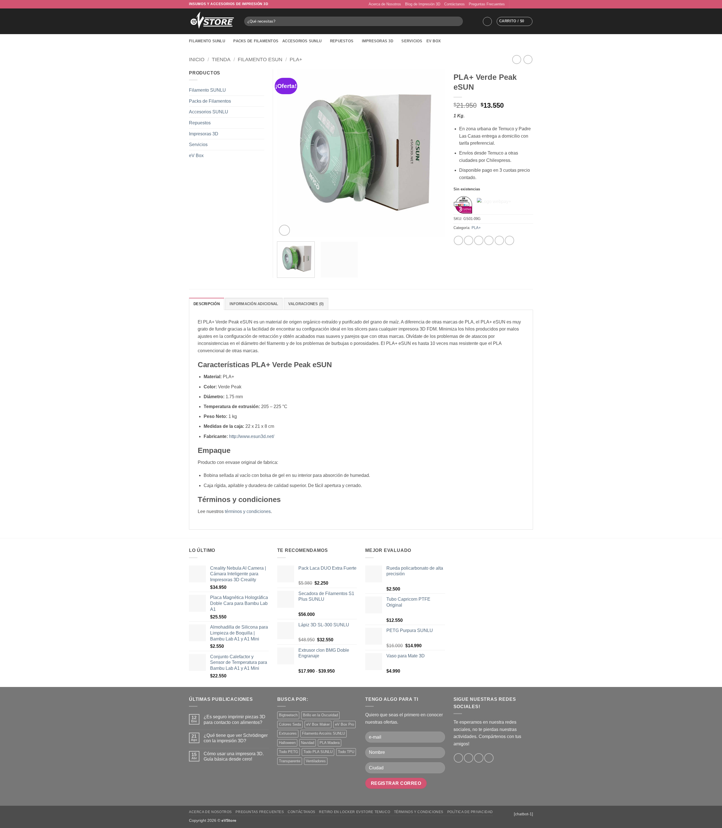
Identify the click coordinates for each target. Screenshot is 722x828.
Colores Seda (290, 724)
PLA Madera (330, 743)
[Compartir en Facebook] (458, 240)
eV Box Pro (344, 724)
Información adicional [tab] (254, 304)
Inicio (196, 59)
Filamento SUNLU (207, 41)
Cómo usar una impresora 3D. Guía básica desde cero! (234, 756)
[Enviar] (457, 21)
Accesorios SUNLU (302, 41)
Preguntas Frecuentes (487, 4)
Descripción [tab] (206, 304)
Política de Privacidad (470, 812)
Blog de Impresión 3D (422, 4)
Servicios (411, 41)
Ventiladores (316, 761)
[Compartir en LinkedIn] (499, 240)
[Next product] (516, 59)
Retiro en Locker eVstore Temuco (354, 812)
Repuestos (341, 41)
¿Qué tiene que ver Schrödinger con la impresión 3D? (236, 738)
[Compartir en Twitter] (468, 240)
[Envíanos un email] (525, 4)
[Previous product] (527, 59)
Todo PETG (288, 752)
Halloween (287, 743)
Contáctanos (454, 4)
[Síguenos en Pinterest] (530, 4)
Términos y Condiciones (418, 812)
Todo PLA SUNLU (318, 752)
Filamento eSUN (260, 59)
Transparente (289, 761)
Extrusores (288, 733)
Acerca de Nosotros (385, 4)
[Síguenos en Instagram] (519, 4)
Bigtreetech (288, 715)
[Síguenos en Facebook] (514, 4)
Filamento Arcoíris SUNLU (323, 733)
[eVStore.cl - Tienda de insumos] (212, 21)
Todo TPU (346, 752)
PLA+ (296, 59)
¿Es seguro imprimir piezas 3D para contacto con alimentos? (234, 719)
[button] (487, 21)
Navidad (307, 743)
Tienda (221, 59)
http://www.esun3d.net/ (251, 436)
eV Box (433, 41)
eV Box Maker (318, 724)
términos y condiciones (248, 511)
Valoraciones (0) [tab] (306, 304)
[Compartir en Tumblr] (509, 240)
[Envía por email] (478, 240)
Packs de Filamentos (255, 41)
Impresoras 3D (377, 41)
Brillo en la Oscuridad (320, 715)
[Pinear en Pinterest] (489, 240)
